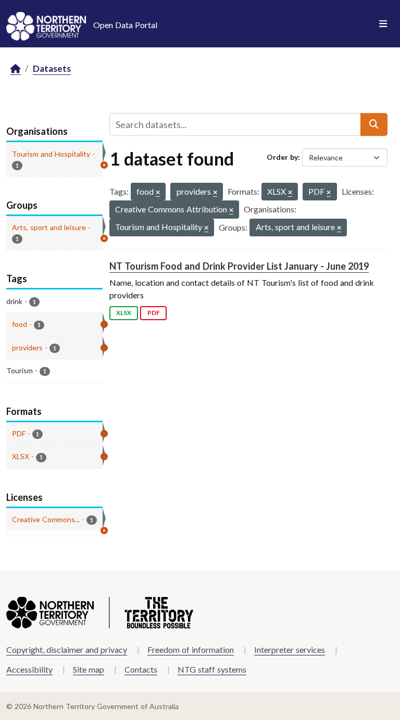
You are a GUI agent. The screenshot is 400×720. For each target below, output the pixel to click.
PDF (153, 313)
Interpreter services (289, 649)
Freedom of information (190, 649)
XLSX (123, 313)
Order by (282, 157)
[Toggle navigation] (383, 24)
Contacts (140, 669)
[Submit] (374, 124)
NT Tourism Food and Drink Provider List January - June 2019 (239, 266)
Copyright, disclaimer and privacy (66, 649)
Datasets (52, 68)
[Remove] (158, 193)
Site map (88, 669)
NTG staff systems (212, 669)
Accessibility (29, 669)
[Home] (15, 69)
